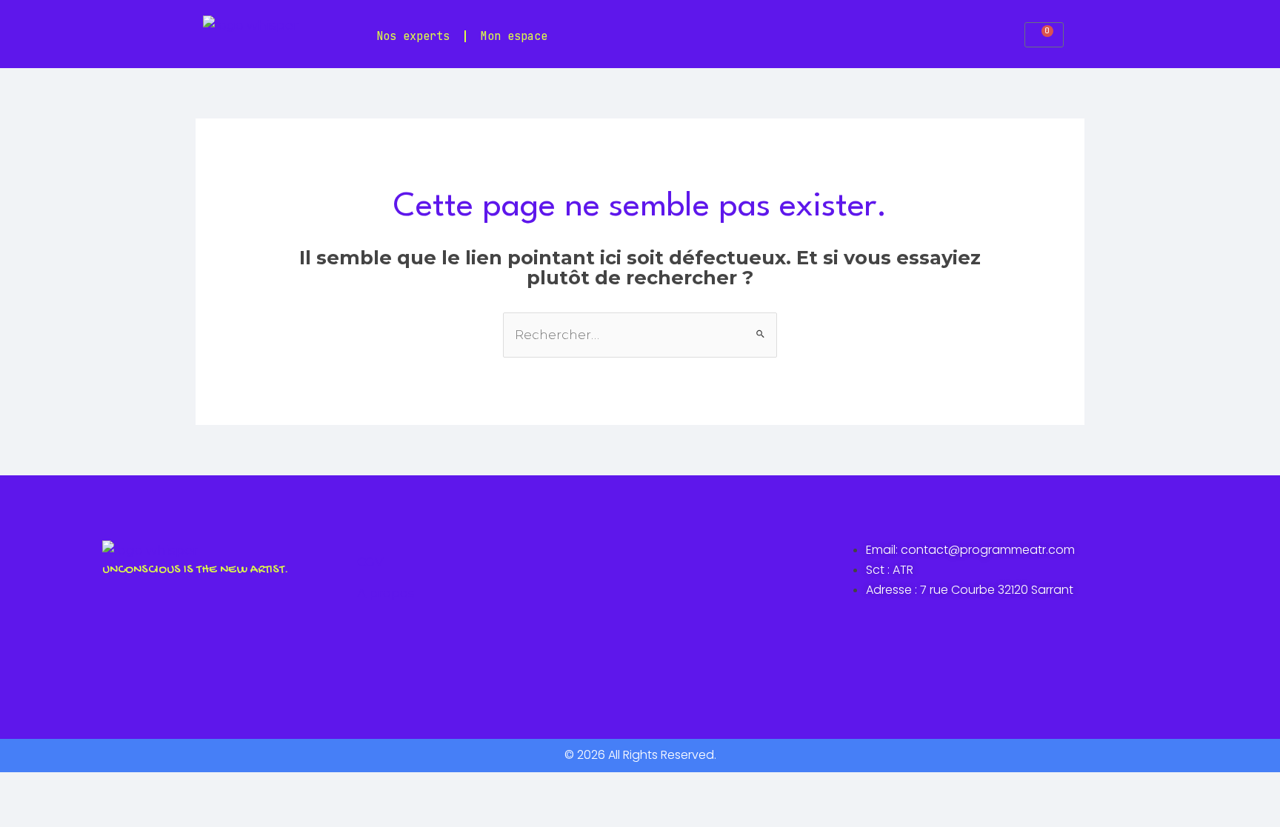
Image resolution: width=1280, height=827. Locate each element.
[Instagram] (419, 635)
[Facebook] (375, 635)
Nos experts (413, 36)
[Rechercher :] (640, 334)
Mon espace (514, 36)
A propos (386, 593)
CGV (370, 562)
